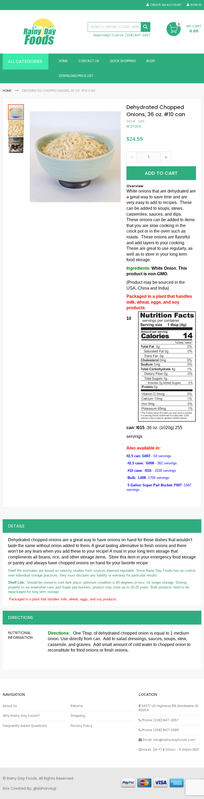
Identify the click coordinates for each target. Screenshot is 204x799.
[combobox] (119, 27)
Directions (20, 617)
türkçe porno (68, 793)
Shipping (78, 716)
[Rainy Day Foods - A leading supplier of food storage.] (42, 32)
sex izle (105, 793)
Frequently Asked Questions (25, 726)
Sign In (195, 5)
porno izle (32, 793)
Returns (77, 706)
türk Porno (122, 793)
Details (16, 526)
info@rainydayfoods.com (174, 739)
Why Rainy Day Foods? (21, 716)
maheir (48, 793)
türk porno (177, 793)
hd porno (89, 793)
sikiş (18, 793)
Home (7, 90)
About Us (10, 706)
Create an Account (165, 5)
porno (8, 793)
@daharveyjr (45, 788)
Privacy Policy (81, 726)
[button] (16, 128)
